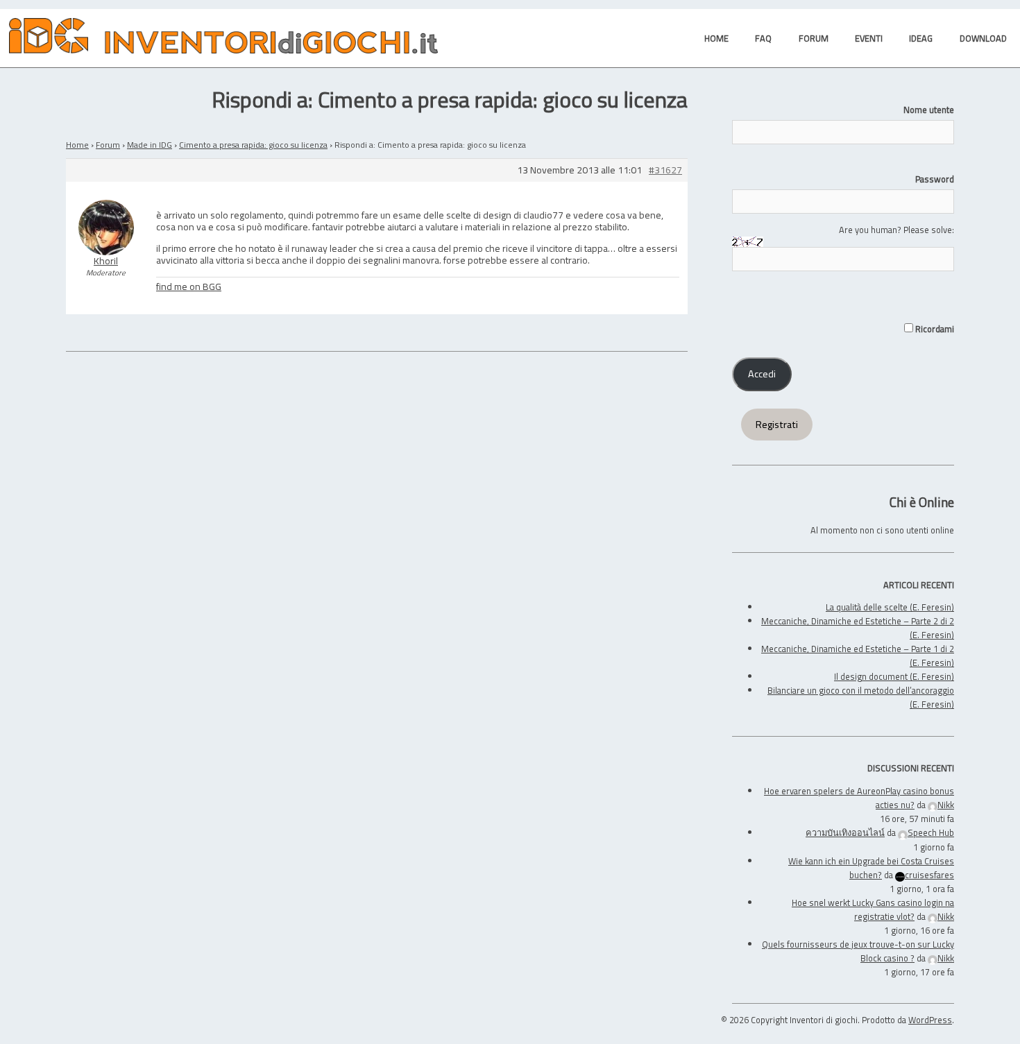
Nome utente (928, 110)
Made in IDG (149, 144)
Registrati (777, 424)
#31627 (665, 170)
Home (77, 144)
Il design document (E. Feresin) (894, 676)
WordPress (930, 1020)
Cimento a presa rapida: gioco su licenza (253, 144)
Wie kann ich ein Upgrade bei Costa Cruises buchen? (871, 868)
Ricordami (933, 329)
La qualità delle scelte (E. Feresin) (890, 607)
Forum (108, 144)
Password (934, 179)
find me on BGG (188, 286)
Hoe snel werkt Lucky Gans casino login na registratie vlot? (873, 909)
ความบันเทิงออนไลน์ (845, 832)
